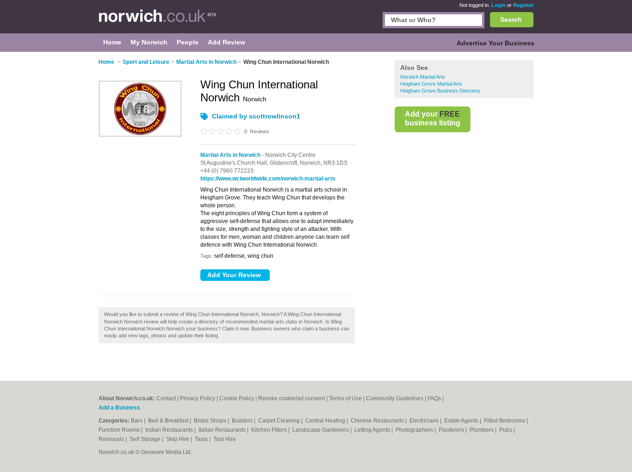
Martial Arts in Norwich (230, 155)
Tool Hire (224, 439)
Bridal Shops (211, 420)
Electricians (424, 420)
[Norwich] (158, 21)
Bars (137, 420)
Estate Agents (462, 420)
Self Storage (146, 439)
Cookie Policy (236, 398)
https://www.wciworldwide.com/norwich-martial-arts (267, 178)
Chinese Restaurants (378, 420)
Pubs (506, 430)
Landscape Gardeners (321, 430)
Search (511, 19)
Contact (166, 398)
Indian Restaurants (169, 430)
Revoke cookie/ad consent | (293, 398)
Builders (243, 420)
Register (523, 5)
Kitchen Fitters (269, 430)
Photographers (415, 430)
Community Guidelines (394, 398)
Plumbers (482, 430)
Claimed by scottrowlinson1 (256, 116)
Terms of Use (345, 398)
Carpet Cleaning (279, 420)
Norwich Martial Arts (422, 77)
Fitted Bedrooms (505, 420)
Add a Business (119, 407)
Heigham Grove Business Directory (440, 90)
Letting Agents (372, 430)
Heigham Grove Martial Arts (431, 84)
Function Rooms (120, 430)
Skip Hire (178, 439)
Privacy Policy (197, 398)
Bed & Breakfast (169, 420)
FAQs (434, 398)
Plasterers (452, 430)
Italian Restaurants (222, 430)
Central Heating (326, 420)
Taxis (202, 439)
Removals (112, 439)
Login (498, 5)
